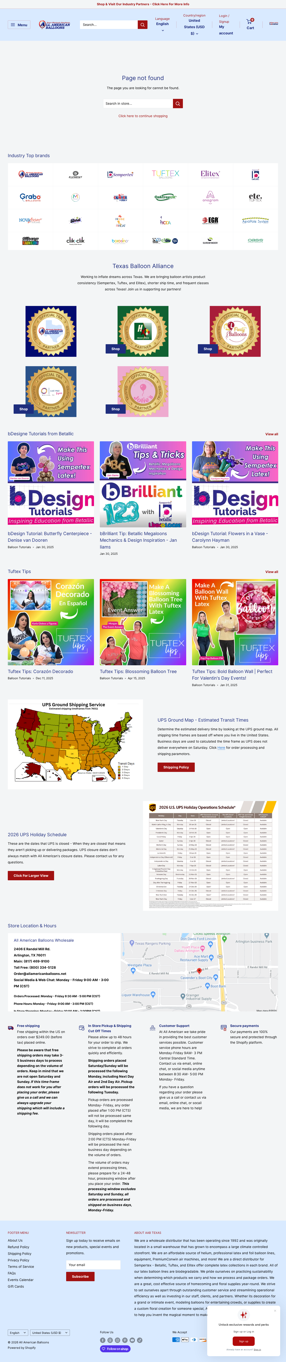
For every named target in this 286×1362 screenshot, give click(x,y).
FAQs (12, 1273)
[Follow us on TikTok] (139, 1340)
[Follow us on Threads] (110, 1340)
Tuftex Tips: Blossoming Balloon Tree (138, 671)
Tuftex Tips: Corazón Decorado (40, 671)
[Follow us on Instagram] (117, 1340)
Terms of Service (21, 1267)
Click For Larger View (31, 876)
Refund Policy (18, 1247)
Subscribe (80, 1276)
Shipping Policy (176, 767)
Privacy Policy (18, 1260)
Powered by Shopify (22, 1348)
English (14, 1332)
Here (221, 748)
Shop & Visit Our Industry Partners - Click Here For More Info (143, 4)
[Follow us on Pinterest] (125, 1340)
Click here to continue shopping (143, 116)
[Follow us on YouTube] (132, 1340)
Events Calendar (20, 1280)
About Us (15, 1240)
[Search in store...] (178, 103)
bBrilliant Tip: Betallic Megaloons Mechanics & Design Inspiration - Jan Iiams (138, 540)
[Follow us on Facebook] (102, 1340)
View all (272, 434)
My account (226, 30)
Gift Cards (16, 1286)
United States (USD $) (46, 1332)
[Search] (142, 24)
